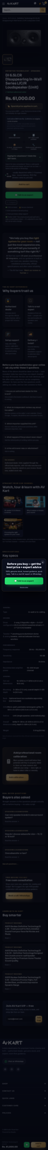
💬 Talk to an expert (24, 581)
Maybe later (24, 587)
